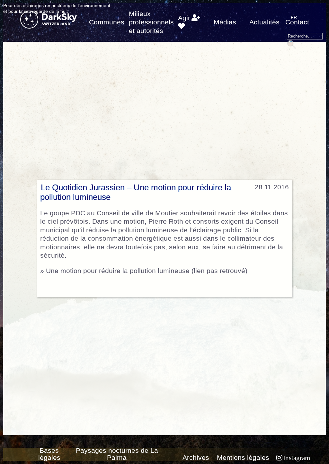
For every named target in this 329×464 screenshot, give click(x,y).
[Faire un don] (181, 26)
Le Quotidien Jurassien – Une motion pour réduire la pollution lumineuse (135, 192)
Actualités (264, 22)
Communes (106, 22)
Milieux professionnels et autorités (151, 22)
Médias (225, 22)
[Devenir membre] (196, 18)
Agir (184, 18)
